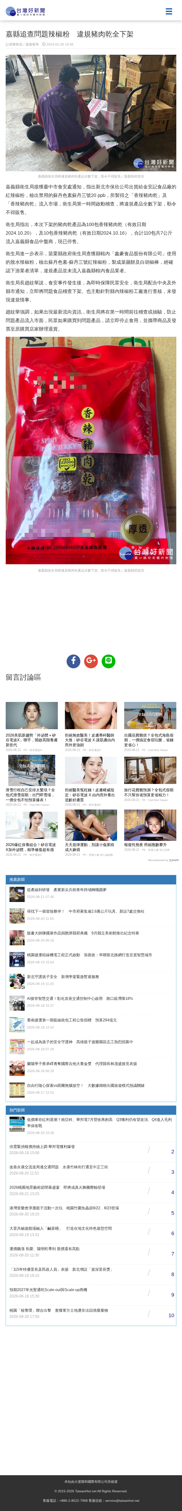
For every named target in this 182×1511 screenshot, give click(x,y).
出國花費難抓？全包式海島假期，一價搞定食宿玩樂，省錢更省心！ (148, 740)
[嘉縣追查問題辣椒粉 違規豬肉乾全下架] (73, 661)
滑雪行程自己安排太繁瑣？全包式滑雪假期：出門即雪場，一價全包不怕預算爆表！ (30, 795)
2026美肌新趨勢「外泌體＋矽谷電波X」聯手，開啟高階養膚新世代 (32, 740)
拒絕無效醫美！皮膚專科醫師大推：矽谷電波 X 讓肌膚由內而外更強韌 (90, 740)
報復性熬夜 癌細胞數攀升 (145, 845)
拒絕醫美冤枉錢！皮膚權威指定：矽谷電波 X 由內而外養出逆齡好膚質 (90, 795)
